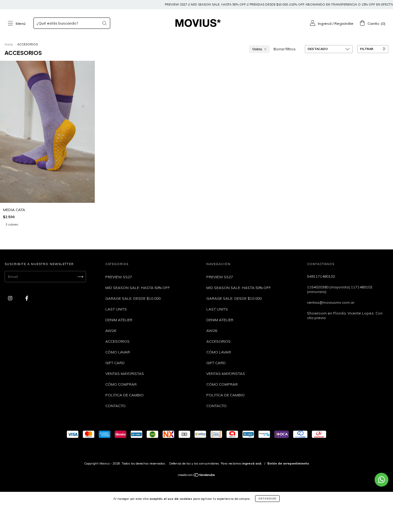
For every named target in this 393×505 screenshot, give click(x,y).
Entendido (267, 498)
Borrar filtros (285, 49)
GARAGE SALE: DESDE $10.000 (133, 298)
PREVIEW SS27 (118, 277)
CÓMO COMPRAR (121, 384)
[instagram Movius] (11, 298)
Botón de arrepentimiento (288, 463)
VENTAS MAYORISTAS (124, 373)
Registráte (343, 23)
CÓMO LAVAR (117, 352)
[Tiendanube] (196, 475)
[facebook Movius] (26, 298)
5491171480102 (321, 276)
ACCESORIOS (117, 341)
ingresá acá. (252, 463)
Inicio (9, 44)
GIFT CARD (115, 362)
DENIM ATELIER (118, 320)
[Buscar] (104, 23)
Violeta (257, 49)
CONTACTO (115, 405)
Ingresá (325, 23)
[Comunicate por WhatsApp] (381, 480)
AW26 (110, 330)
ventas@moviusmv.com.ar (330, 302)
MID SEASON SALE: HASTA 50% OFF (137, 287)
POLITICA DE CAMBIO (124, 395)
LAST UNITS (116, 309)
